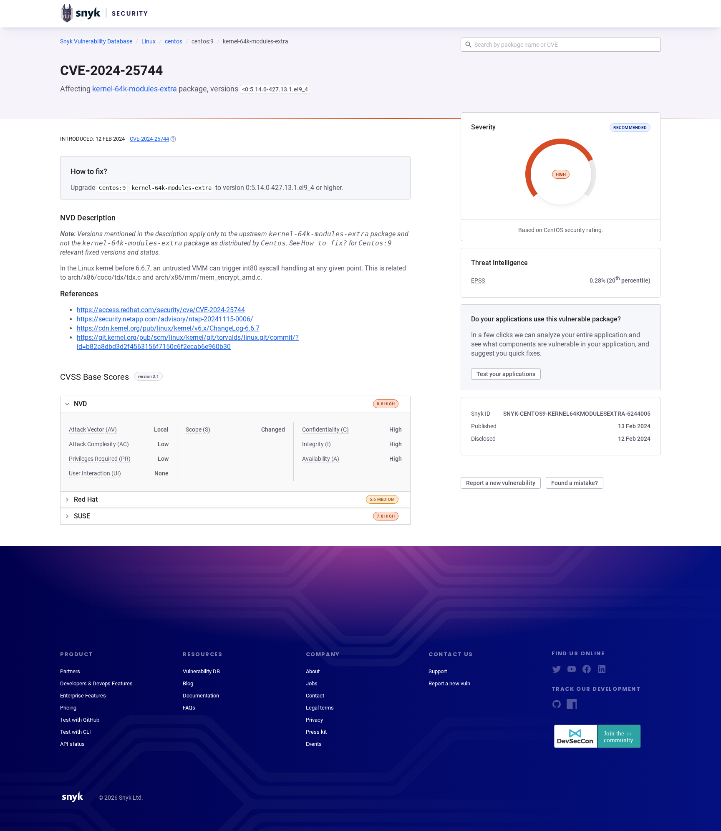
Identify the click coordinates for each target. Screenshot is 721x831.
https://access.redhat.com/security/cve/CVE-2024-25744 (161, 310)
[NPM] (572, 707)
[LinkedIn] (602, 672)
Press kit (316, 732)
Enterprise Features (83, 695)
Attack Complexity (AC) (99, 444)
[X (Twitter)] (557, 672)
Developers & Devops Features (96, 683)
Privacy (314, 720)
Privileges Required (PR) (100, 458)
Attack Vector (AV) (93, 429)
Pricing (68, 708)
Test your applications (505, 374)
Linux (148, 41)
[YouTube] (572, 672)
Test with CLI (75, 732)
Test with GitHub (79, 720)
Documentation (201, 695)
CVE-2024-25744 (149, 139)
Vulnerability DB (201, 671)
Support (438, 671)
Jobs (312, 683)
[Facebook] (587, 672)
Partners (70, 671)
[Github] (557, 707)
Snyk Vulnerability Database (96, 41)
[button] (235, 404)
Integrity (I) (316, 444)
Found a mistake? (574, 483)
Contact (315, 695)
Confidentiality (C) (325, 429)
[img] (172, 139)
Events (314, 744)
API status (72, 744)
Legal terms (320, 708)
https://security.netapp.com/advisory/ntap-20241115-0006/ (165, 319)
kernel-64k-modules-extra (134, 88)
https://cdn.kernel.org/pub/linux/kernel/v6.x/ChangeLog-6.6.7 (168, 328)
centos (173, 41)
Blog (188, 683)
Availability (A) (320, 458)
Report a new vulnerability (500, 483)
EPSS (478, 280)
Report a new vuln (449, 683)
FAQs (189, 708)
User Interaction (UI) (95, 473)
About (313, 671)
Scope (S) (198, 429)
